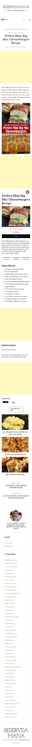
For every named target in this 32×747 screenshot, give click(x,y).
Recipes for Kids (11, 670)
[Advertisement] (16, 67)
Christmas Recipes (11, 587)
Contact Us (9, 543)
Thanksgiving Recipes (12, 703)
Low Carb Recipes (11, 647)
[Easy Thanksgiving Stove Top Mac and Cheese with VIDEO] (15, 422)
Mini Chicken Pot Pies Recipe (15, 474)
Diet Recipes (10, 600)
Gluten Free (9, 627)
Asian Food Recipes (12, 567)
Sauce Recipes (10, 677)
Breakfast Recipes (11, 577)
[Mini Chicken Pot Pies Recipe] (15, 464)
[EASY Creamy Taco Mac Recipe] (15, 444)
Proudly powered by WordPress (10, 740)
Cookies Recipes (11, 590)
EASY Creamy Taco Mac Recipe (15, 454)
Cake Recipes (10, 580)
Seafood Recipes (11, 680)
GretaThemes (16, 743)
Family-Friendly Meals (12, 617)
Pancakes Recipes (11, 660)
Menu (5, 19)
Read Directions (9, 350)
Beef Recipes (10, 570)
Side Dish (9, 687)
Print (16, 236)
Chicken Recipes (11, 583)
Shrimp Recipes (10, 683)
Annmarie (12, 47)
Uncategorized (10, 707)
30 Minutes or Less (11, 560)
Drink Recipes (10, 607)
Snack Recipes (10, 693)
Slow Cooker (10, 690)
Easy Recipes (10, 610)
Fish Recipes (10, 620)
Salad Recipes (10, 673)
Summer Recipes (11, 700)
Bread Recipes (10, 573)
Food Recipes (10, 623)
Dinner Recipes (20, 29)
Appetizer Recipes (9, 29)
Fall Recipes (9, 613)
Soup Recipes (10, 697)
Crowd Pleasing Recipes (13, 593)
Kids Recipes (10, 643)
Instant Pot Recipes (12, 637)
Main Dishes (9, 653)
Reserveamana (16, 7)
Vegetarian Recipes (11, 713)
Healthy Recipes (11, 630)
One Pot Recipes (11, 657)
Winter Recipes (10, 717)
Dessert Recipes (11, 597)
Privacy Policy (10, 546)
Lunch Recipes (10, 650)
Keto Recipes (10, 640)
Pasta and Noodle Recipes (13, 667)
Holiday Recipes (10, 633)
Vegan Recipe (10, 710)
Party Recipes (18, 32)
